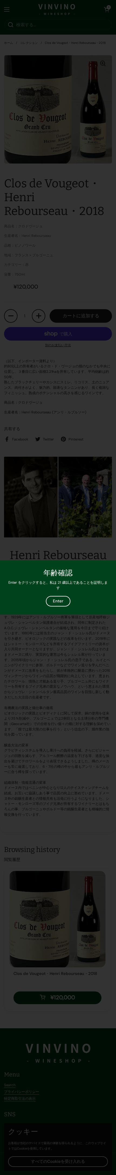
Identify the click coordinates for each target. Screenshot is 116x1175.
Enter (58, 601)
